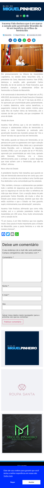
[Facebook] (27, 16)
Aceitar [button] (31, 482)
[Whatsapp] (24, 16)
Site (4, 304)
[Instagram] (21, 16)
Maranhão (8, 35)
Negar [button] (12, 482)
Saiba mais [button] (8, 476)
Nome (5, 286)
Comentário (8, 257)
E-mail (5, 295)
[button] (17, 16)
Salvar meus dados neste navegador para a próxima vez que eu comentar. (20, 316)
